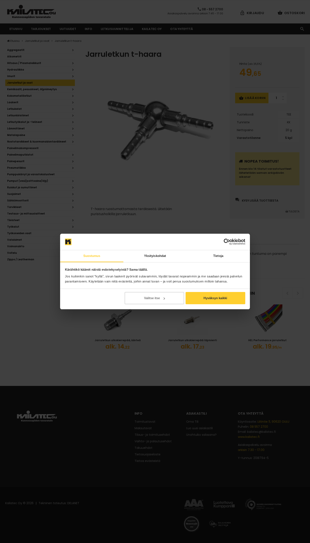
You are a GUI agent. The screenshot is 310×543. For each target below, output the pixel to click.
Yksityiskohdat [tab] (155, 256)
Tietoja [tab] (218, 256)
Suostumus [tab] (91, 256)
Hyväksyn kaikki (215, 298)
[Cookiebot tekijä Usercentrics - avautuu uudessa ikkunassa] (226, 242)
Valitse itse (152, 298)
